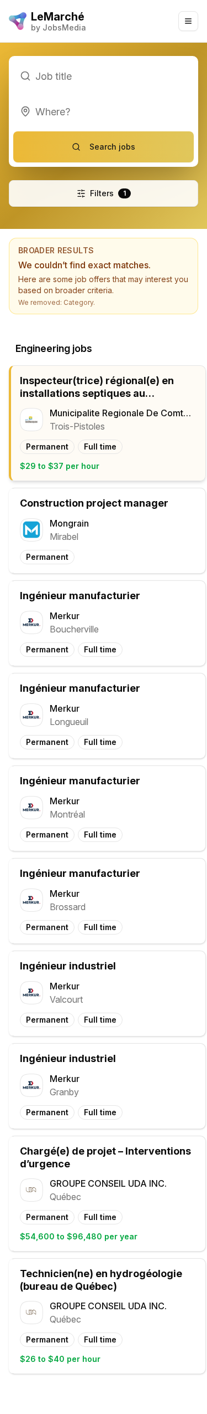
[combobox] (103, 111)
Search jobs (112, 146)
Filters (108, 193)
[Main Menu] (188, 21)
